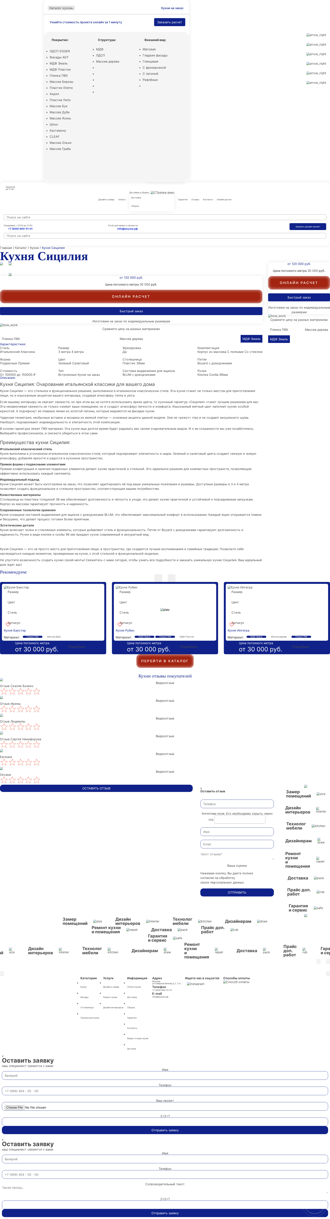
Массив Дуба (60, 112)
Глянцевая (150, 61)
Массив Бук (59, 106)
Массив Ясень (60, 118)
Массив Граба (60, 149)
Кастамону (58, 130)
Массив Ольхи (60, 143)
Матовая (149, 49)
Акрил (54, 94)
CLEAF (54, 136)
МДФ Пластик (60, 69)
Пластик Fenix (60, 100)
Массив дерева (107, 61)
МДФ (100, 49)
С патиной (150, 74)
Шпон (54, 124)
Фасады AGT (59, 57)
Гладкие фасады (155, 55)
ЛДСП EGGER (60, 51)
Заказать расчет (169, 22)
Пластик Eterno (61, 88)
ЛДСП (100, 55)
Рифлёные (150, 80)
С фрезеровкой (154, 67)
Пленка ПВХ (59, 75)
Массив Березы (61, 82)
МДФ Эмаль (59, 63)
